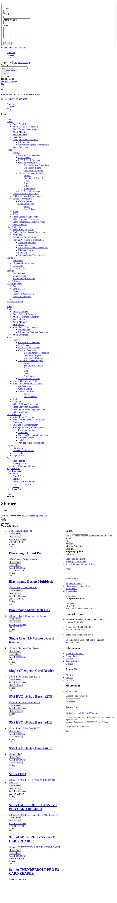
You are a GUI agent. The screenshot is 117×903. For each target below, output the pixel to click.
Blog (9, 57)
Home (9, 494)
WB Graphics (85, 726)
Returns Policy (72, 661)
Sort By (4, 515)
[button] (13, 539)
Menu (3, 114)
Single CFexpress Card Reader (31, 670)
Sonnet (72, 591)
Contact (10, 55)
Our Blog (70, 680)
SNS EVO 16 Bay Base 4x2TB (31, 696)
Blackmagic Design (78, 586)
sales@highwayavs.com (82, 634)
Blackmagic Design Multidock (31, 581)
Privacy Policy (72, 656)
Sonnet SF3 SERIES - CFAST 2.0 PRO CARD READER (33, 807)
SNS (71, 588)
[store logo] (21, 62)
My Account (71, 691)
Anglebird (74, 583)
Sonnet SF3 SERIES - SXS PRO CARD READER (32, 839)
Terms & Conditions (75, 653)
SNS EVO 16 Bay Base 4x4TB (31, 722)
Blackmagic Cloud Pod (26, 553)
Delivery (69, 658)
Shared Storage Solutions (80, 564)
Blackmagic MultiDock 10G (29, 610)
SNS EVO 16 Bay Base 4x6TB (31, 748)
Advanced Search (9, 70)
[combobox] (14, 67)
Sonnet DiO (17, 774)
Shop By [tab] (70, 549)
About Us (70, 675)
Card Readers (75, 559)
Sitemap (69, 664)
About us (11, 52)
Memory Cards (76, 561)
